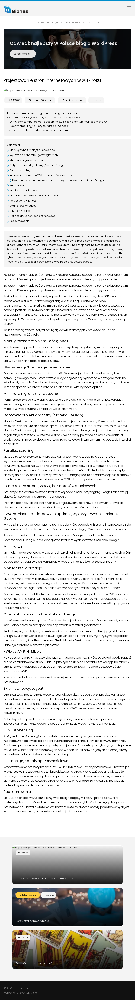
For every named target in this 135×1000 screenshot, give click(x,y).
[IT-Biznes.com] (16, 8)
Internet (97, 100)
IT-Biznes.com (21, 988)
